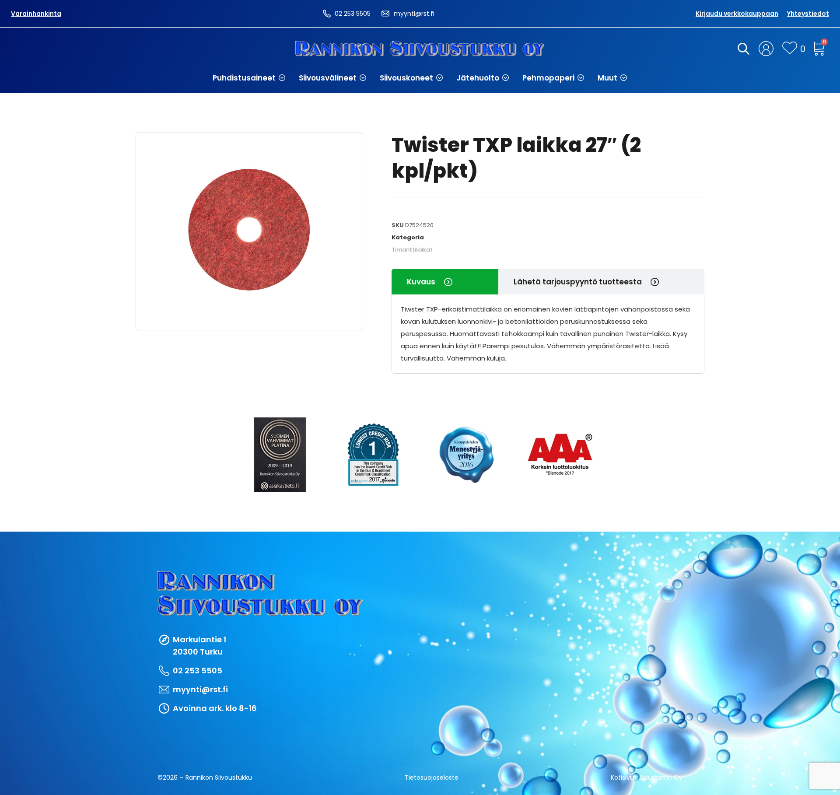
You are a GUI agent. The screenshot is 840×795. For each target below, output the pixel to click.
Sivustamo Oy (661, 777)
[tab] (445, 281)
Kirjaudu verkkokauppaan (737, 13)
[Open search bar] (742, 48)
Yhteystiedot (808, 13)
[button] (249, 78)
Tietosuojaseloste (431, 777)
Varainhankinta (36, 13)
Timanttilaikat (412, 249)
